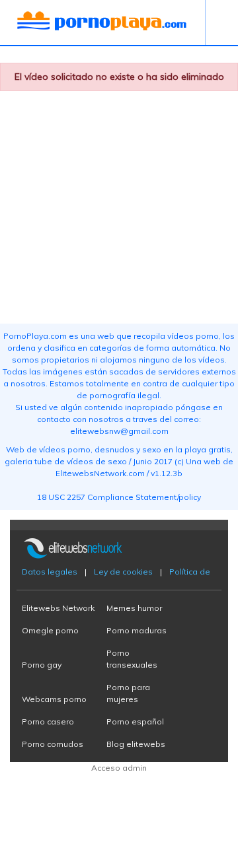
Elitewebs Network (58, 608)
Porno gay (41, 665)
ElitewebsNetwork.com (100, 473)
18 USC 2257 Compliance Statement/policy (119, 497)
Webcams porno (54, 699)
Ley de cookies (123, 572)
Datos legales (49, 572)
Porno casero (48, 721)
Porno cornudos (52, 744)
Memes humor (134, 608)
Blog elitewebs (135, 744)
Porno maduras (136, 630)
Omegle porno (50, 630)
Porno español (135, 721)
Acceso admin (119, 768)
